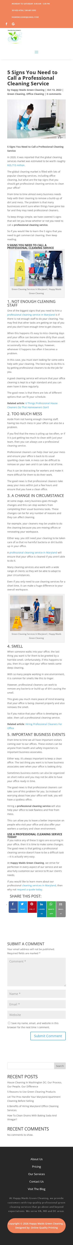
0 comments (54, 94)
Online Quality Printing (44, 1227)
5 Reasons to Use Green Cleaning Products (31, 1091)
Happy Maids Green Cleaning (27, 89)
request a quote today (29, 889)
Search (60, 1066)
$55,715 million (16, 165)
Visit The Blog (36, 1189)
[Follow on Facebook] (6, 23)
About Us (37, 1159)
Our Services (36, 1174)
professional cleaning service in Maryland (31, 314)
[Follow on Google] (13, 23)
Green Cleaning (16, 94)
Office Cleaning (35, 94)
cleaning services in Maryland (39, 885)
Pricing (36, 1166)
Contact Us (36, 1181)
